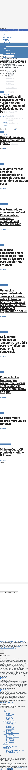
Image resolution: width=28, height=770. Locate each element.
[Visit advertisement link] (4, 49)
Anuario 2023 (10, 728)
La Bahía (5, 712)
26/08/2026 (3, 117)
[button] (9, 592)
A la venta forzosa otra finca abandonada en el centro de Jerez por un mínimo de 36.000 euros (14, 176)
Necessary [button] (3, 677)
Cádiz (5, 710)
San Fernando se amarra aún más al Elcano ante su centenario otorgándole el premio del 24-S (12, 216)
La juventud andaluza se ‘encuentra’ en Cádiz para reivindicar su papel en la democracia (13, 344)
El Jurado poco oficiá (12, 737)
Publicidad (6, 587)
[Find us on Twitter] (0, 756)
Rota (7, 720)
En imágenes (6, 114)
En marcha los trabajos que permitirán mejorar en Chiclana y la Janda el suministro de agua (13, 384)
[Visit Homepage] (14, 40)
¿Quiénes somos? (8, 584)
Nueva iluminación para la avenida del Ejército (12, 140)
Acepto (10, 769)
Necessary (5, 679)
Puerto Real (9, 718)
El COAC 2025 (10, 738)
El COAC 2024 (10, 113)
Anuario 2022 (10, 729)
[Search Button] (15, 70)
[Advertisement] (14, 14)
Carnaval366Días (8, 734)
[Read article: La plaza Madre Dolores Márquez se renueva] (14, 405)
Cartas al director (11, 111)
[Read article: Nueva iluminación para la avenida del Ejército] (14, 124)
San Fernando (10, 714)
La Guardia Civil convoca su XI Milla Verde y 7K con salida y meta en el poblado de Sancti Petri (12, 104)
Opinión (5, 745)
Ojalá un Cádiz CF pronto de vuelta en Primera (12, 452)
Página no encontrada (11, 58)
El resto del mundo (5, 444)
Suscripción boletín (12, 144)
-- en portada (4, 204)
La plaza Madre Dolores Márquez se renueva (13, 421)
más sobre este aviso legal (8, 648)
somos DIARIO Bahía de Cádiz (15, 750)
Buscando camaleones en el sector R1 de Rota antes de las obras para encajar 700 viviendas (12, 257)
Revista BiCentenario (12, 733)
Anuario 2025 (10, 74)
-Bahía (2, 92)
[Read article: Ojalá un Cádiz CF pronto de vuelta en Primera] (14, 437)
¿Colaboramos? (8, 589)
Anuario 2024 (10, 76)
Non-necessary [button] (4, 689)
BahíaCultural (6, 94)
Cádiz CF (5, 743)
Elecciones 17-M (11, 722)
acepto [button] (19, 646)
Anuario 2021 (10, 730)
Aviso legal (6, 588)
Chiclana (9, 716)
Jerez (8, 713)
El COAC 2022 (10, 742)
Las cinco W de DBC (9, 585)
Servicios (6, 749)
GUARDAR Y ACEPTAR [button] (6, 703)
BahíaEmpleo (10, 724)
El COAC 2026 (10, 93)
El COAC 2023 (10, 116)
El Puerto (9, 717)
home (1, 58)
